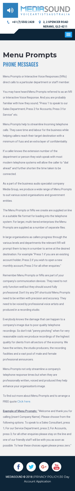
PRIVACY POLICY (46, 477)
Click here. (24, 401)
